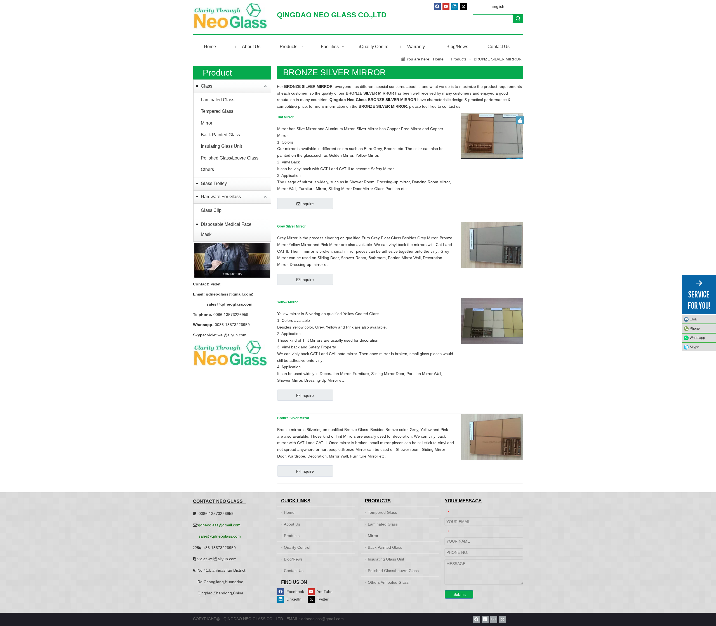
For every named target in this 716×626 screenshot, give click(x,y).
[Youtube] (445, 6)
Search (518, 18)
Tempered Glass (217, 111)
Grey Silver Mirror (291, 226)
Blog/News (293, 559)
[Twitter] (463, 6)
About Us (292, 524)
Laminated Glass (217, 99)
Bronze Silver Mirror (293, 418)
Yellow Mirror (287, 302)
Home (289, 512)
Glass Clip (211, 210)
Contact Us (293, 570)
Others (207, 169)
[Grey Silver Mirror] (492, 245)
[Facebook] (437, 6)
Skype (694, 347)
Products (292, 535)
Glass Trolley (214, 183)
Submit (459, 594)
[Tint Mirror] (492, 136)
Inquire (308, 203)
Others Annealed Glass (388, 582)
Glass (206, 86)
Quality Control (297, 547)
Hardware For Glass (221, 196)
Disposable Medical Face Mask (226, 229)
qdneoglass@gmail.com (229, 294)
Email (694, 319)
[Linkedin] (454, 6)
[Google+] (493, 619)
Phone (695, 328)
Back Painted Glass (220, 134)
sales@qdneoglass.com (229, 304)
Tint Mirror (285, 117)
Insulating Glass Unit (221, 146)
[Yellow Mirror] (492, 321)
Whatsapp (697, 338)
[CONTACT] (232, 260)
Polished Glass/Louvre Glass (229, 158)
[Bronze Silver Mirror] (492, 437)
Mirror (206, 123)
